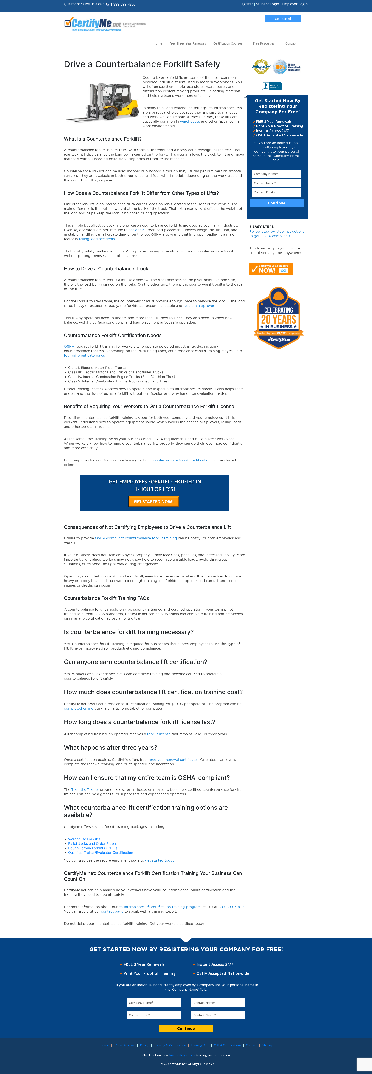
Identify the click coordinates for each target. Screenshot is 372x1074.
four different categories (84, 355)
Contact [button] (291, 43)
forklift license (158, 734)
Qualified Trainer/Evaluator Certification (100, 852)
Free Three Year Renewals (187, 43)
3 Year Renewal (124, 1045)
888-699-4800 (231, 907)
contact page (112, 911)
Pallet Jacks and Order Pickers (93, 843)
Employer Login (295, 4)
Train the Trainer (85, 789)
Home (157, 43)
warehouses (190, 121)
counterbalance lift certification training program (160, 907)
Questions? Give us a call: (84, 4)
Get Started (283, 19)
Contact (251, 1045)
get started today (159, 860)
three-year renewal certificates (172, 759)
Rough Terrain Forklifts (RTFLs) (93, 848)
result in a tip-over (198, 306)
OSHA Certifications (227, 1045)
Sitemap (267, 1045)
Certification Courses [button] (228, 43)
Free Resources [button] (264, 43)
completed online (78, 708)
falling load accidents (97, 239)
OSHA (69, 346)
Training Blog (200, 1045)
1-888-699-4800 (122, 4)
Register (246, 4)
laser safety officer (182, 1055)
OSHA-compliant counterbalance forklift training (136, 538)
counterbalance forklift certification (181, 460)
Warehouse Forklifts (84, 839)
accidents (137, 230)
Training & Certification (170, 1045)
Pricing (144, 1045)
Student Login (267, 4)
